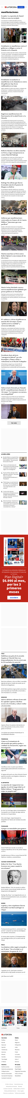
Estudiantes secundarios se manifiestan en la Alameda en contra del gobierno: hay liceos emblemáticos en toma (14, 83)
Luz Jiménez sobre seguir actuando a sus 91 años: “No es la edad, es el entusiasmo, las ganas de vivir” (14, 949)
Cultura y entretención (8, 862)
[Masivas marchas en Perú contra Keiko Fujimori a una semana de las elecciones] (14, 277)
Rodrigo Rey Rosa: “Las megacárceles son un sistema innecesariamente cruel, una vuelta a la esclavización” (13, 896)
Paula (3, 945)
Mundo (3, 903)
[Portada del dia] (14, 565)
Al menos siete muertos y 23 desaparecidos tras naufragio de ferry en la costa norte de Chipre (13, 938)
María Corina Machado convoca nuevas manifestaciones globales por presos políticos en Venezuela (14, 289)
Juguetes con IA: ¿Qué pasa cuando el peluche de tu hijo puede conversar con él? (13, 971)
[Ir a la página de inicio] (11, 7)
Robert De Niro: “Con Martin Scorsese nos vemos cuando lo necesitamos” (11, 866)
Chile (2, 653)
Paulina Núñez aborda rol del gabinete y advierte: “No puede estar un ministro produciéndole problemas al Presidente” (11, 476)
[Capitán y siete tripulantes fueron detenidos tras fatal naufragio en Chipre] (14, 919)
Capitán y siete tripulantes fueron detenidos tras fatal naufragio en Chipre (13, 908)
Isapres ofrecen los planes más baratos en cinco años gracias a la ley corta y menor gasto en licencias (13, 726)
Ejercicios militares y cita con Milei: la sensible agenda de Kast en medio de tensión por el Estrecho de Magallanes (14, 683)
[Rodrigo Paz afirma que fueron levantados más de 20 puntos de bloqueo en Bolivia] (14, 207)
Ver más (14, 423)
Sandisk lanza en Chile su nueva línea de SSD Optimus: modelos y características (14, 856)
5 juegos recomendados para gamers (13, 828)
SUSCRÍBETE (14, 598)
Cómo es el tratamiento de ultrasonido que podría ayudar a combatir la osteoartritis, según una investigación (10, 467)
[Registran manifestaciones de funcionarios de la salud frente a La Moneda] (14, 140)
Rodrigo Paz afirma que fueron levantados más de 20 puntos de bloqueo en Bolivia (12, 185)
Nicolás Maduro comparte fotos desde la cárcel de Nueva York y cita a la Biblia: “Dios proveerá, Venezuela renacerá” (11, 459)
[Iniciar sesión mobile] (26, 7)
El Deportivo (5, 782)
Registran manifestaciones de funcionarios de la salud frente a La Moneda (13, 116)
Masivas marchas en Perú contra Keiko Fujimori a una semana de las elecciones (13, 256)
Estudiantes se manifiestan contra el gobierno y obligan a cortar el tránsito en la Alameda (14, 48)
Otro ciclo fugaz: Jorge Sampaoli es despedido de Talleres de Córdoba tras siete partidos (13, 819)
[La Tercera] (8, 1026)
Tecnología (4, 826)
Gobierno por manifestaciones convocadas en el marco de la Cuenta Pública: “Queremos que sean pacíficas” (14, 221)
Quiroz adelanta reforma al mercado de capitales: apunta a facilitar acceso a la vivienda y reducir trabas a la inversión (13, 703)
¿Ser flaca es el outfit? (7, 976)
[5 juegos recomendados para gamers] (14, 837)
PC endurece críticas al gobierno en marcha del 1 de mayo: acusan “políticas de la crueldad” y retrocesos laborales (13, 323)
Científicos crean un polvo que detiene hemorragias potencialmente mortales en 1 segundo (13, 768)
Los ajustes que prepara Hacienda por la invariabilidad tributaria (12, 733)
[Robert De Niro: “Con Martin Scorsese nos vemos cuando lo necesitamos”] (14, 877)
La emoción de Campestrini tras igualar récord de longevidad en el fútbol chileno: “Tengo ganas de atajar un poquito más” (13, 788)
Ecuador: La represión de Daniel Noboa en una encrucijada (12, 17)
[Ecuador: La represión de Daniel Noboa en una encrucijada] (14, 35)
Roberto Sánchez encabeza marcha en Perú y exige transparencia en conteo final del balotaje (13, 153)
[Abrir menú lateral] (2, 7)
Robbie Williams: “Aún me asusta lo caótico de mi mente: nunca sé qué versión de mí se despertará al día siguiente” (13, 889)
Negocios (4, 697)
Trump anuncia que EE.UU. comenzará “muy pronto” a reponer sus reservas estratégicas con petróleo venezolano (13, 930)
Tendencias (4, 739)
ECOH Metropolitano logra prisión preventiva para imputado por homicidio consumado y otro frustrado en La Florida (13, 690)
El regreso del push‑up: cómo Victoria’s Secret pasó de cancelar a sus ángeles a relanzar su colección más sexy (14, 776)
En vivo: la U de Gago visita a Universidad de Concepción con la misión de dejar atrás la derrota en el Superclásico (13, 812)
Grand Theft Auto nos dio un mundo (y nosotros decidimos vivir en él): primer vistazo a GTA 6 (14, 849)
